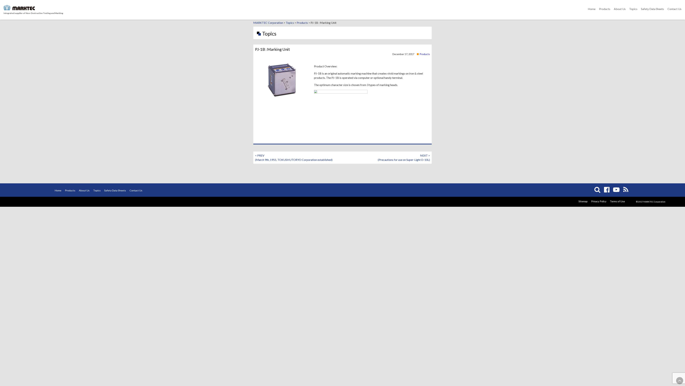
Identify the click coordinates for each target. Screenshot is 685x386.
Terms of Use (617, 201)
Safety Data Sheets (652, 9)
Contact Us (674, 9)
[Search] (597, 189)
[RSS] (625, 189)
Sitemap (583, 201)
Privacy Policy (598, 201)
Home (591, 9)
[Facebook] (606, 189)
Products (604, 9)
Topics (633, 9)
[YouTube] (616, 189)
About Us (620, 9)
